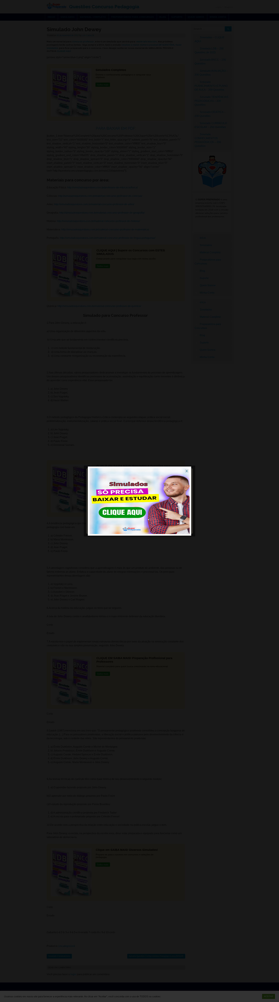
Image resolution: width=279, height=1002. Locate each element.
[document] (139, 501)
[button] (187, 471)
